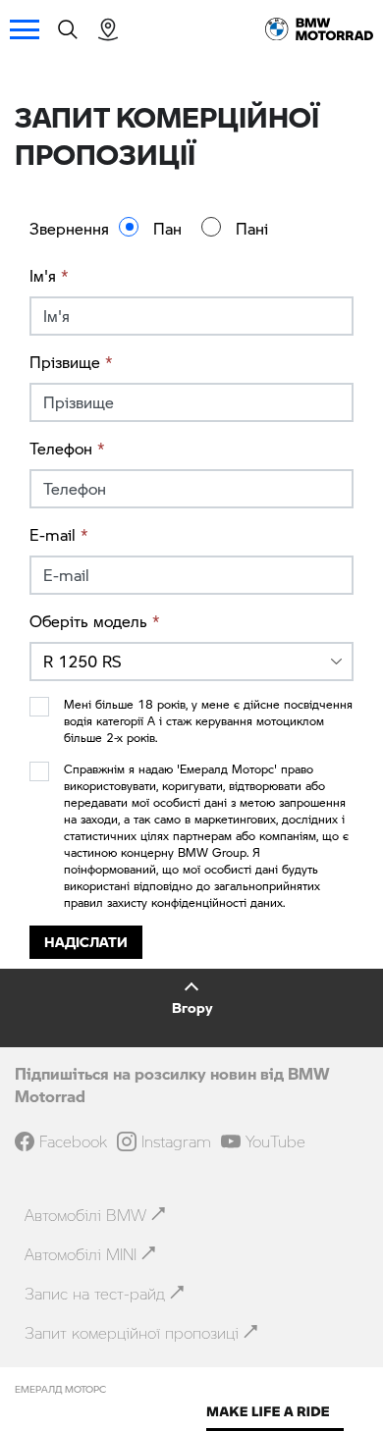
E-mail (58, 534)
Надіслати (86, 941)
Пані (252, 228)
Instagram (176, 1141)
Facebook (73, 1141)
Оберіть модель (94, 621)
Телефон (67, 448)
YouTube (275, 1141)
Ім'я (49, 275)
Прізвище (71, 361)
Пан (167, 228)
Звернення (69, 228)
